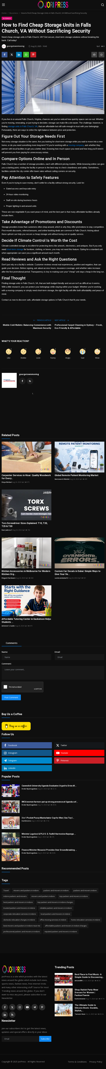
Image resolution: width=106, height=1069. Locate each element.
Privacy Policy (95, 1061)
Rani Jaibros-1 (7, 530)
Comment (6, 663)
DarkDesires (26, 821)
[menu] (3, 5)
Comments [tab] (11, 643)
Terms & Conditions (77, 1061)
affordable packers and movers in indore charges (66, 925)
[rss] (12, 1014)
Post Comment (11, 697)
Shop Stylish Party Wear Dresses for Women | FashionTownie (86, 993)
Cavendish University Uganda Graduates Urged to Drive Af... (49, 786)
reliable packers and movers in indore (56, 908)
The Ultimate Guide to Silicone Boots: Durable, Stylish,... (86, 1008)
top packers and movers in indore (73, 896)
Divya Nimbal (7, 482)
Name (4, 652)
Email (57, 652)
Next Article (60, 320)
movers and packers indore (43, 896)
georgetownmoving (29, 374)
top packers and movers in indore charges (55, 902)
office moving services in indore (53, 920)
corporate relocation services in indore (19, 914)
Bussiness (14, 13)
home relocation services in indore (85, 920)
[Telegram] (34, 1007)
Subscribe (45, 1038)
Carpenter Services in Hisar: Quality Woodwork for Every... (26, 477)
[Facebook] (5, 1007)
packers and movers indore (85, 890)
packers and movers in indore (56, 890)
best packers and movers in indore (18, 902)
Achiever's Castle (8, 626)
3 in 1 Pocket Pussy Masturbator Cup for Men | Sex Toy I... (48, 818)
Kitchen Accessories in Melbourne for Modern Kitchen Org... (26, 573)
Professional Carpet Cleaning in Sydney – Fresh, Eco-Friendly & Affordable (78, 326)
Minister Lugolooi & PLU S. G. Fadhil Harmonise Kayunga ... (49, 834)
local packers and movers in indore (55, 914)
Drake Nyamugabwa (29, 789)
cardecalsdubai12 (61, 578)
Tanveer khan (80, 1014)
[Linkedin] (5, 1014)
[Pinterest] (42, 1007)
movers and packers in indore (26, 890)
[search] (102, 5)
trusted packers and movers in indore (19, 908)
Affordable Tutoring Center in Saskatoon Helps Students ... (26, 620)
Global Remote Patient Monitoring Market (76, 475)
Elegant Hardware (8, 578)
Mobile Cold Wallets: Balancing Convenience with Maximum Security (27, 326)
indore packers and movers (15, 896)
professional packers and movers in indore (21, 931)
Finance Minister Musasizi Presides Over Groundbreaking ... (49, 850)
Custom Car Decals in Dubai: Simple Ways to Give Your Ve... (77, 573)
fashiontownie (80, 999)
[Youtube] (27, 1007)
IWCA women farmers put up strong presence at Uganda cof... (50, 802)
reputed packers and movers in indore (61, 931)
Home (4, 13)
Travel (6, 890)
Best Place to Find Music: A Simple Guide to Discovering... (89, 975)
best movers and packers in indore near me (21, 925)
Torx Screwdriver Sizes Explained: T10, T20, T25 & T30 (24, 525)
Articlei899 (78, 981)
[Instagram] (20, 1007)
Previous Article (44, 320)
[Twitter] (12, 1007)
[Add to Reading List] (101, 54)
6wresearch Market (62, 479)
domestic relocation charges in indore (19, 920)
